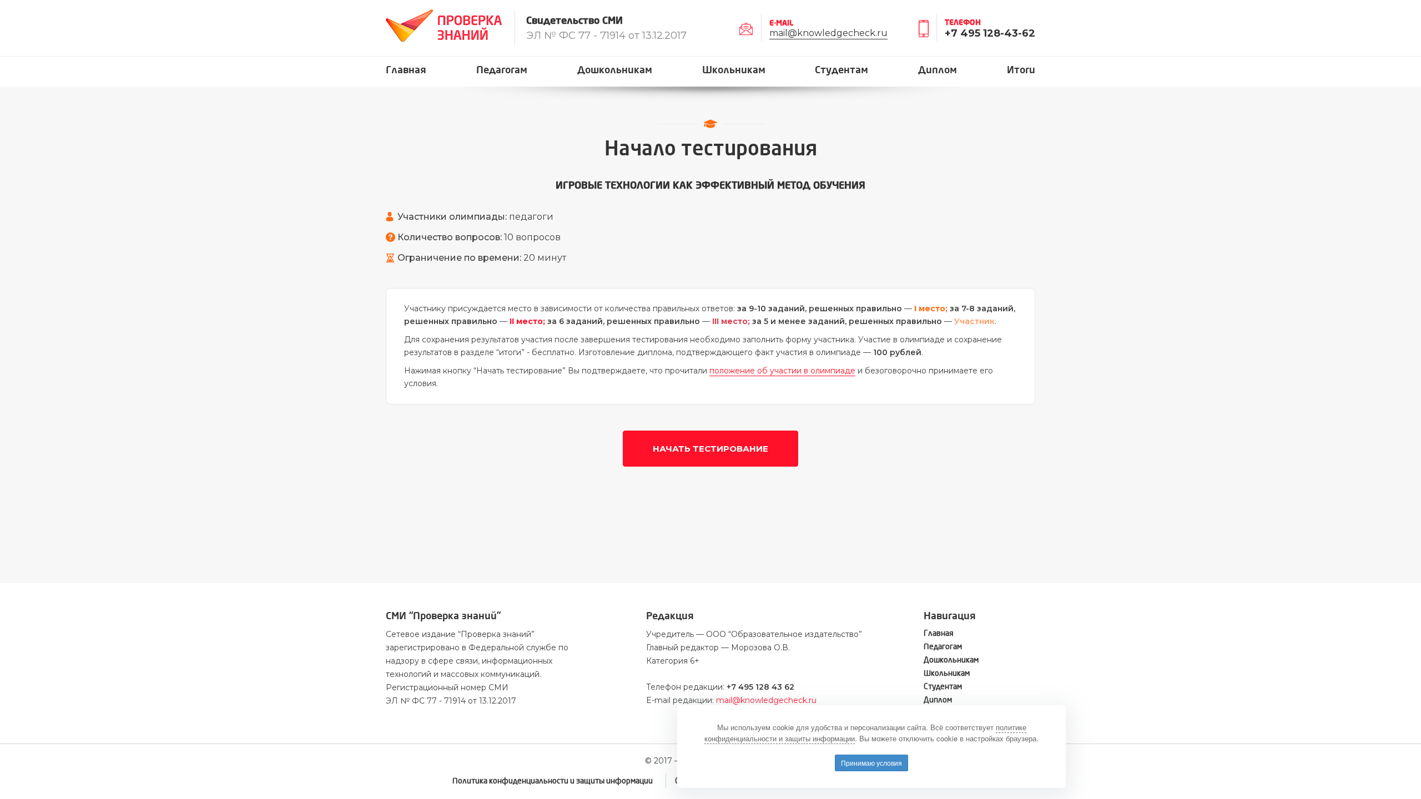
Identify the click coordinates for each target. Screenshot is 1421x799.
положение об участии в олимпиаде (782, 371)
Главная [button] (406, 70)
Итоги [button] (1021, 70)
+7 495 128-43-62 (990, 33)
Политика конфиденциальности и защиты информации (552, 781)
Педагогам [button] (501, 70)
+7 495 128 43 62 (760, 687)
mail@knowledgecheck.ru (828, 33)
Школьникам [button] (733, 70)
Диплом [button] (937, 70)
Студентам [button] (841, 70)
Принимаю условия (871, 762)
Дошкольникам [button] (614, 70)
